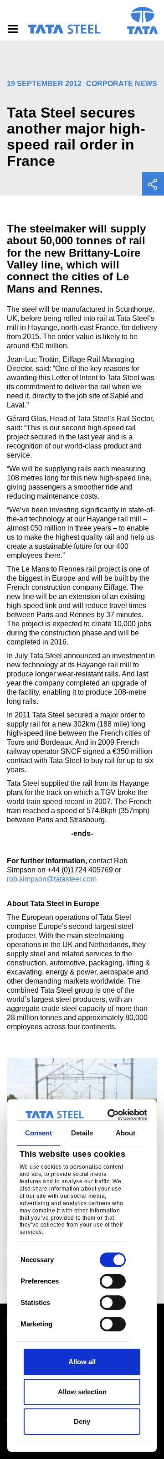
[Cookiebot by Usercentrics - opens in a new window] (111, 1115)
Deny (82, 1421)
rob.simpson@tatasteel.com (52, 879)
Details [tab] (82, 1133)
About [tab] (126, 1133)
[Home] (64, 29)
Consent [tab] (38, 1133)
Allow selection (82, 1392)
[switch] (113, 1281)
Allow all (82, 1362)
